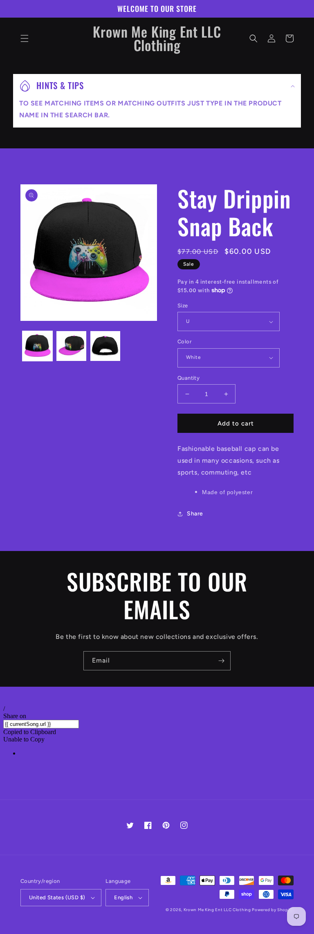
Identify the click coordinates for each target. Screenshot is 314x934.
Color (184, 341)
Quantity (188, 378)
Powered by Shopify (273, 909)
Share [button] (195, 513)
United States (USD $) (57, 897)
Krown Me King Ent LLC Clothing (218, 909)
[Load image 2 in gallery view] (71, 346)
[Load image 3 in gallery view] (105, 346)
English (123, 897)
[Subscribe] (221, 660)
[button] (25, 38)
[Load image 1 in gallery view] (37, 346)
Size (182, 305)
